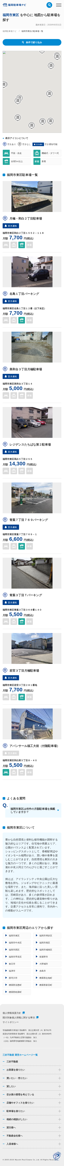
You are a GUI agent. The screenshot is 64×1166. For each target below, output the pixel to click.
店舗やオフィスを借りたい (20, 1102)
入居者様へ (12, 1144)
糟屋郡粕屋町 (15, 992)
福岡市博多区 (45, 935)
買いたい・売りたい (17, 1078)
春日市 (12, 964)
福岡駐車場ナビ (9, 31)
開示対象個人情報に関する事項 (19, 1017)
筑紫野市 (43, 957)
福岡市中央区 (15, 942)
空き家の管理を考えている (20, 1094)
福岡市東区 (14, 935)
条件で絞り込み (34, 42)
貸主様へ (11, 1127)
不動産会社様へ (15, 1135)
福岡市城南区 (45, 949)
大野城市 (43, 964)
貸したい (11, 1086)
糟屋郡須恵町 (15, 985)
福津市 (12, 971)
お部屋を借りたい (16, 1069)
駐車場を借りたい (16, 1111)
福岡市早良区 (15, 957)
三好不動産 (12, 1061)
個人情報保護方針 (12, 1013)
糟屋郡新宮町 (45, 985)
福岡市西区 (14, 949)
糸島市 (42, 971)
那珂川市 (13, 978)
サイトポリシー (11, 1022)
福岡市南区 (44, 942)
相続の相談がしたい (17, 1119)
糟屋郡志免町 (45, 978)
